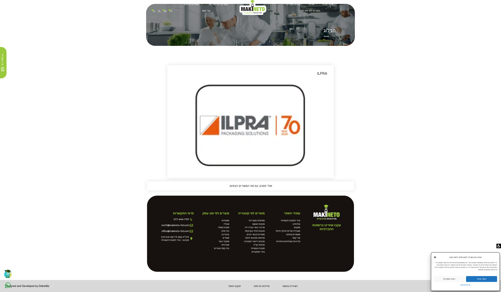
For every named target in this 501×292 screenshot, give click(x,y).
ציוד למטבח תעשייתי (290, 220)
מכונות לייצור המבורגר (254, 241)
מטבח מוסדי (223, 227)
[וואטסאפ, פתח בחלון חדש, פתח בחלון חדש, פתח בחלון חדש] (8, 285)
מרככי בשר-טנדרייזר (254, 227)
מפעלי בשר (224, 241)
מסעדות (225, 220)
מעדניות (225, 244)
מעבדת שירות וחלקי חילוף (288, 231)
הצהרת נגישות (290, 286)
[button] (435, 257)
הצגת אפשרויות (449, 279)
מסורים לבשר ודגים (256, 234)
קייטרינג (225, 234)
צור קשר (296, 237)
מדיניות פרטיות (465, 285)
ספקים (326, 36)
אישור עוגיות (481, 279)
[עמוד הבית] (253, 6)
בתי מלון (225, 231)
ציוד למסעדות (258, 251)
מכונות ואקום (258, 224)
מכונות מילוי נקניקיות (255, 231)
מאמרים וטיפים (293, 234)
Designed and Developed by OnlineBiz (27, 286)
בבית (334, 36)
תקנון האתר (234, 286)
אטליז (226, 224)
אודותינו (296, 224)
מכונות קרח (259, 244)
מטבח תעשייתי (258, 248)
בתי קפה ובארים (221, 248)
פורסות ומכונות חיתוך (255, 237)
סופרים (226, 237)
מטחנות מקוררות (257, 220)
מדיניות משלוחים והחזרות (288, 241)
